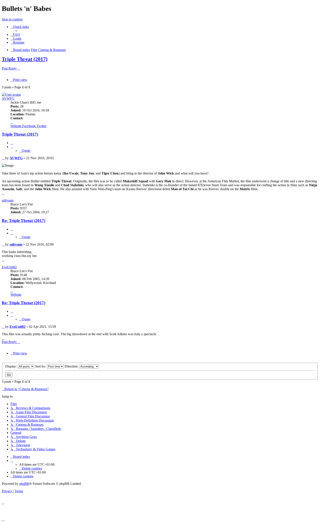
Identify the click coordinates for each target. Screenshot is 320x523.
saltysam (7, 200)
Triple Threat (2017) (24, 59)
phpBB (24, 483)
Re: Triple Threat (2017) (23, 220)
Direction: (72, 366)
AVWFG (8, 98)
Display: (11, 366)
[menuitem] (15, 34)
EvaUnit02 (9, 267)
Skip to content (12, 19)
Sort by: (41, 366)
